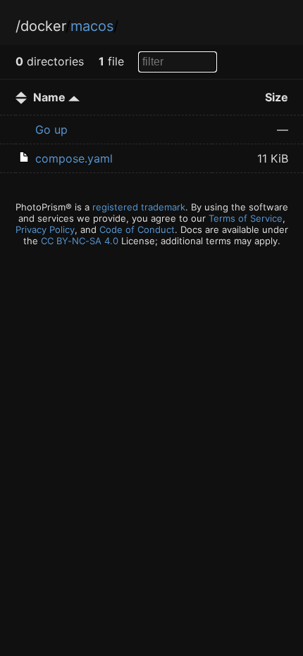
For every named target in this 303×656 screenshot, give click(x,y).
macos (91, 26)
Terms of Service (246, 218)
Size (276, 97)
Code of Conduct (137, 229)
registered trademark (138, 207)
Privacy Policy (45, 229)
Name (50, 97)
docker (43, 26)
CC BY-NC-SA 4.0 (79, 240)
